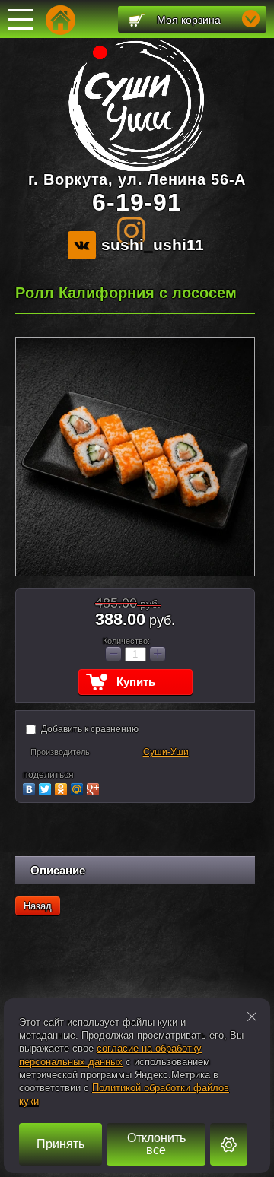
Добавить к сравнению (89, 729)
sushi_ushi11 (152, 244)
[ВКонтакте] (31, 787)
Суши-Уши (166, 752)
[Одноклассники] (63, 787)
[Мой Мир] (79, 787)
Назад (38, 906)
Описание (57, 870)
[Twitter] (47, 787)
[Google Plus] (95, 787)
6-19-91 (137, 202)
